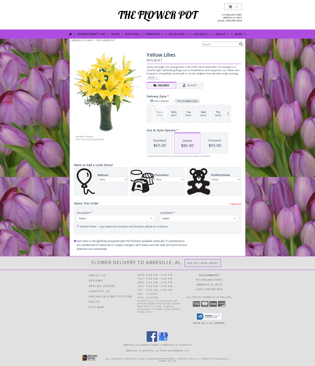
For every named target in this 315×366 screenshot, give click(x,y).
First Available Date (187, 101)
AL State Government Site (172, 350)
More (239, 34)
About (221, 34)
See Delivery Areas (202, 263)
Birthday (133, 34)
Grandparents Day (91, 34)
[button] (233, 7)
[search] (240, 44)
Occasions (177, 34)
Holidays (200, 34)
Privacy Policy (188, 358)
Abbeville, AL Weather (139, 350)
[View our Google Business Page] (163, 340)
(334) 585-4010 (234, 20)
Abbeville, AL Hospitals (177, 344)
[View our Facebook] (152, 340)
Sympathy (152, 34)
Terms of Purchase (214, 358)
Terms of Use (168, 360)
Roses (115, 34)
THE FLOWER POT (157, 14)
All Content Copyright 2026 (125, 358)
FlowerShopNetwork (160, 358)
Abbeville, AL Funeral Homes (141, 344)
